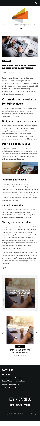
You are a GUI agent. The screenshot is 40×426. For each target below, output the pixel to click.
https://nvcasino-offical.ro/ (11, 378)
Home (12, 405)
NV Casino (6, 375)
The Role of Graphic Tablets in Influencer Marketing (20, 351)
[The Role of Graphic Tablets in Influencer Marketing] (20, 318)
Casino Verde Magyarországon (13, 381)
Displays (19, 405)
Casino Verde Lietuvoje (10, 384)
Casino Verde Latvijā (9, 387)
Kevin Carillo (20, 399)
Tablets (6, 61)
